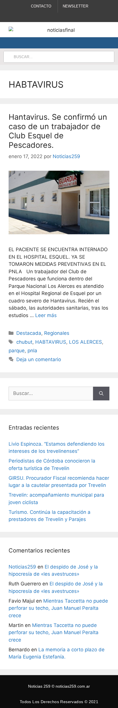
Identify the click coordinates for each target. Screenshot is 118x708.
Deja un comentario (38, 359)
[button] (100, 42)
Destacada (28, 333)
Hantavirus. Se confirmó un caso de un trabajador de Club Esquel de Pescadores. (58, 131)
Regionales (56, 333)
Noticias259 (22, 567)
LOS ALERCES (85, 342)
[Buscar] (101, 393)
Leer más (46, 315)
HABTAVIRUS (50, 342)
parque (17, 350)
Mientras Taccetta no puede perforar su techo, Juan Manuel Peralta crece (58, 608)
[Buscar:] (51, 393)
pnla (32, 350)
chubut (24, 342)
